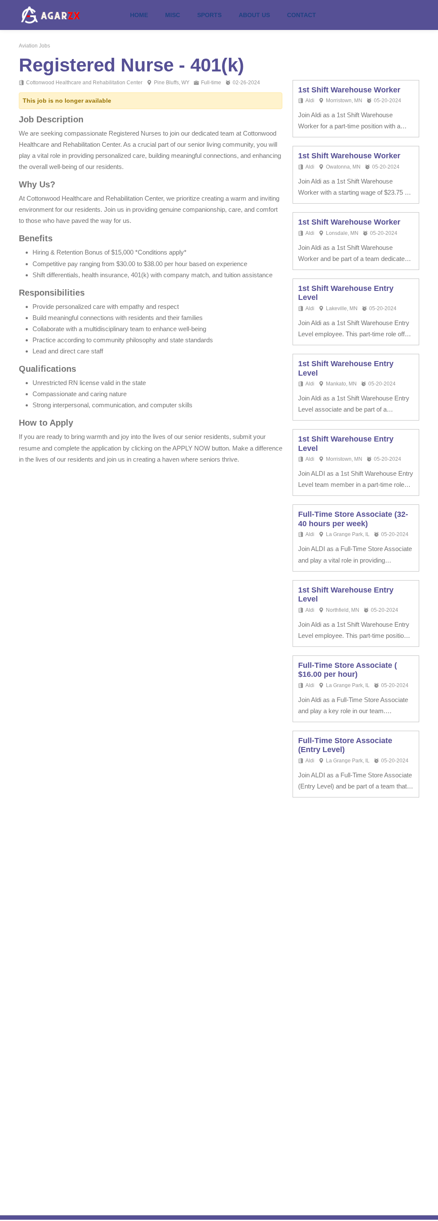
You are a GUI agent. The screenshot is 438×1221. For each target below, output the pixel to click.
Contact (301, 15)
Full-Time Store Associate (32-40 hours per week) (353, 519)
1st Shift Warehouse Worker (349, 90)
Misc (172, 15)
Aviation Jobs (34, 46)
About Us (254, 15)
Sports (209, 15)
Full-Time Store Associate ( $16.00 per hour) (347, 670)
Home (139, 15)
